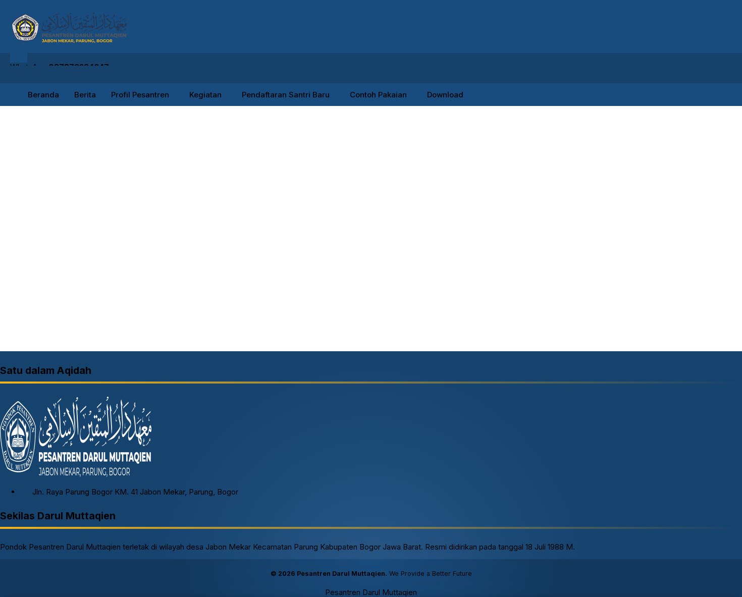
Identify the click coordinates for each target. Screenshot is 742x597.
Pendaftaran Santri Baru (286, 94)
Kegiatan (205, 94)
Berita (85, 94)
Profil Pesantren (140, 94)
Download (445, 94)
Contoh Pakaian (378, 94)
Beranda (43, 94)
